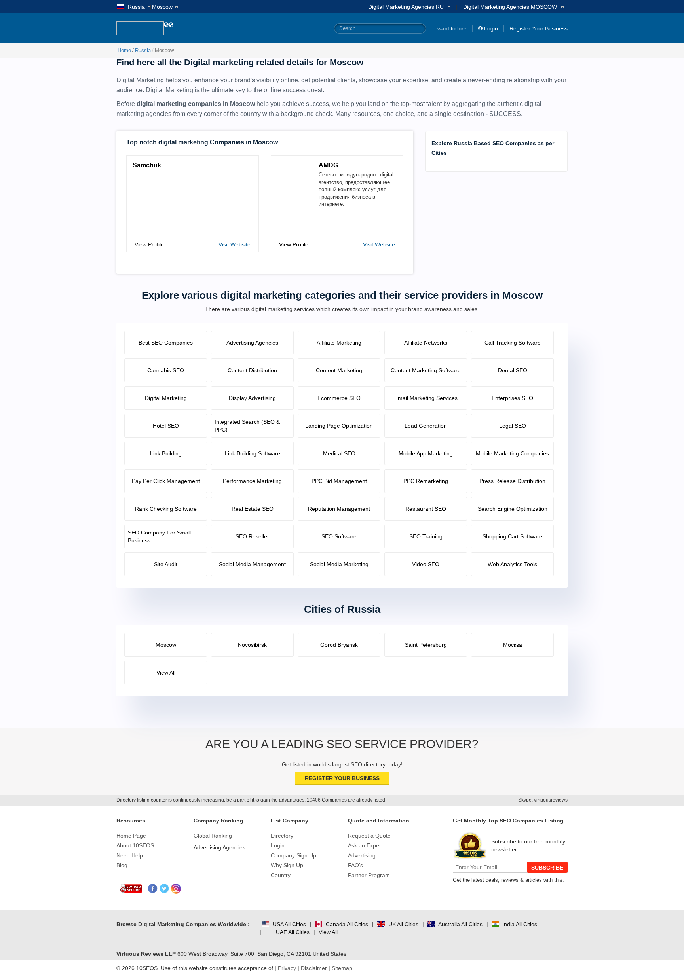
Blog (121, 865)
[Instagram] (176, 889)
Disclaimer (314, 968)
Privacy (287, 968)
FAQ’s (355, 865)
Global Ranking (213, 835)
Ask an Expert (365, 845)
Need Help (129, 855)
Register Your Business (538, 28)
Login (491, 28)
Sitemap (342, 968)
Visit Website (234, 244)
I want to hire (450, 28)
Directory (282, 835)
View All (328, 932)
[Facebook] (153, 889)
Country (281, 875)
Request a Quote (369, 835)
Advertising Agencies (219, 847)
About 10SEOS (135, 845)
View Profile (149, 244)
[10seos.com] (140, 28)
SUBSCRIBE (547, 867)
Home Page (131, 835)
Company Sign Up (293, 855)
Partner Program (369, 875)
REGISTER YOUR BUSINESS (342, 778)
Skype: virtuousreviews (543, 800)
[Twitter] (164, 889)
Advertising (362, 855)
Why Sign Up (287, 865)
